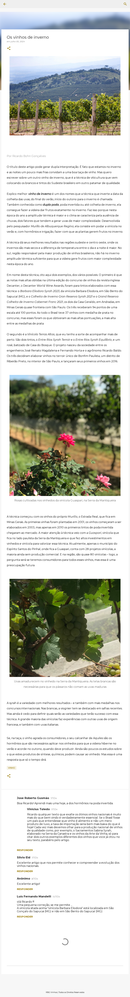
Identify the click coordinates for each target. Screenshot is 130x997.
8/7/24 (34, 878)
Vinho (11, 768)
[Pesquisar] (14, 4)
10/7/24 (56, 896)
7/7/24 (53, 798)
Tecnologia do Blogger (67, 985)
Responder (25, 850)
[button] (9, 48)
